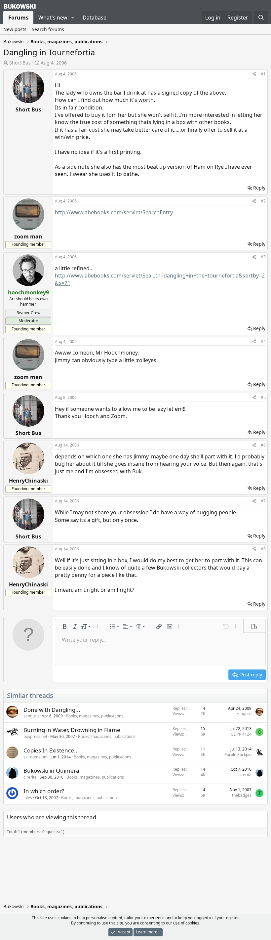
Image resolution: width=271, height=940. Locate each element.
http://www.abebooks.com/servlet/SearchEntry (114, 212)
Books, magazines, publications (94, 716)
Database (94, 17)
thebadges (242, 795)
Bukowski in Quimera (51, 770)
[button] (73, 17)
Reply (259, 188)
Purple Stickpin (238, 754)
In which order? (43, 791)
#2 (263, 201)
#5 (263, 397)
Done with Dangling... (51, 709)
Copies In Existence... (51, 750)
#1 (263, 74)
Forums (18, 17)
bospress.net (35, 736)
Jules (27, 797)
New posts (14, 29)
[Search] (261, 17)
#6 (263, 445)
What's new (52, 17)
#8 (263, 549)
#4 (263, 341)
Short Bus (20, 63)
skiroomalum (35, 757)
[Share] (254, 74)
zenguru (31, 716)
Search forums (48, 29)
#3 (263, 257)
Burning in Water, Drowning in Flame (71, 730)
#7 (263, 501)
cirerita (30, 777)
